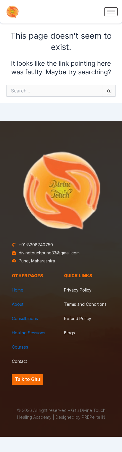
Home (17, 289)
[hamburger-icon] (111, 11)
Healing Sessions (28, 332)
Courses (20, 346)
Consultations (25, 318)
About (17, 304)
